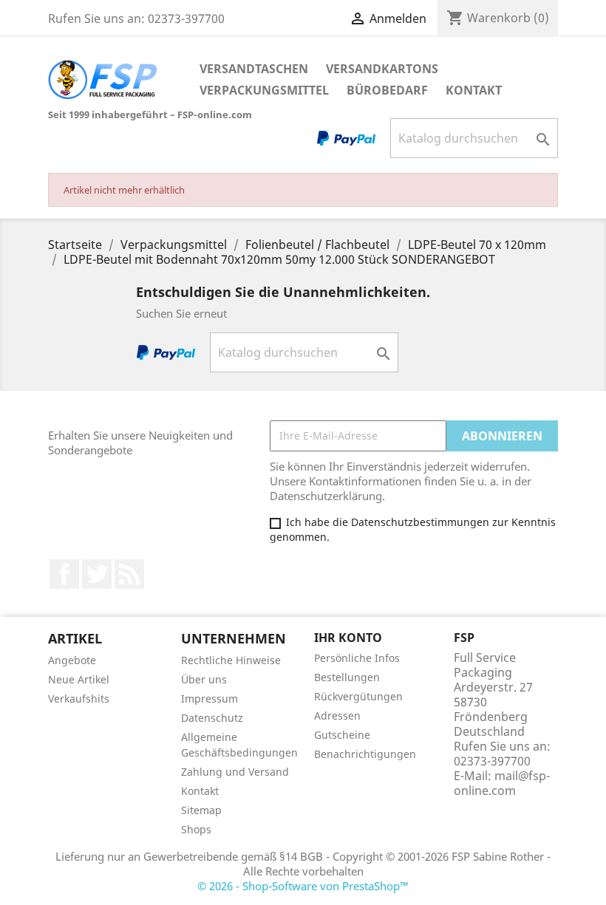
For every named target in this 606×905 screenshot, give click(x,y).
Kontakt (474, 90)
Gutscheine (342, 735)
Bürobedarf (387, 90)
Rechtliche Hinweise (231, 660)
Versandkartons (382, 69)
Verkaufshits (78, 698)
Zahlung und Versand (235, 772)
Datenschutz (212, 718)
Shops (196, 829)
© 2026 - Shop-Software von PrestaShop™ (303, 885)
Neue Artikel (78, 679)
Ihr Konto (348, 637)
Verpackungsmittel (264, 90)
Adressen (337, 715)
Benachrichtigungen (365, 754)
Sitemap (201, 810)
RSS (129, 574)
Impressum (209, 698)
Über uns (204, 679)
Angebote (72, 660)
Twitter (97, 574)
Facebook (64, 574)
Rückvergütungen (358, 696)
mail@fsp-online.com (502, 783)
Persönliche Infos (357, 658)
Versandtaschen (254, 69)
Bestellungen (347, 677)
